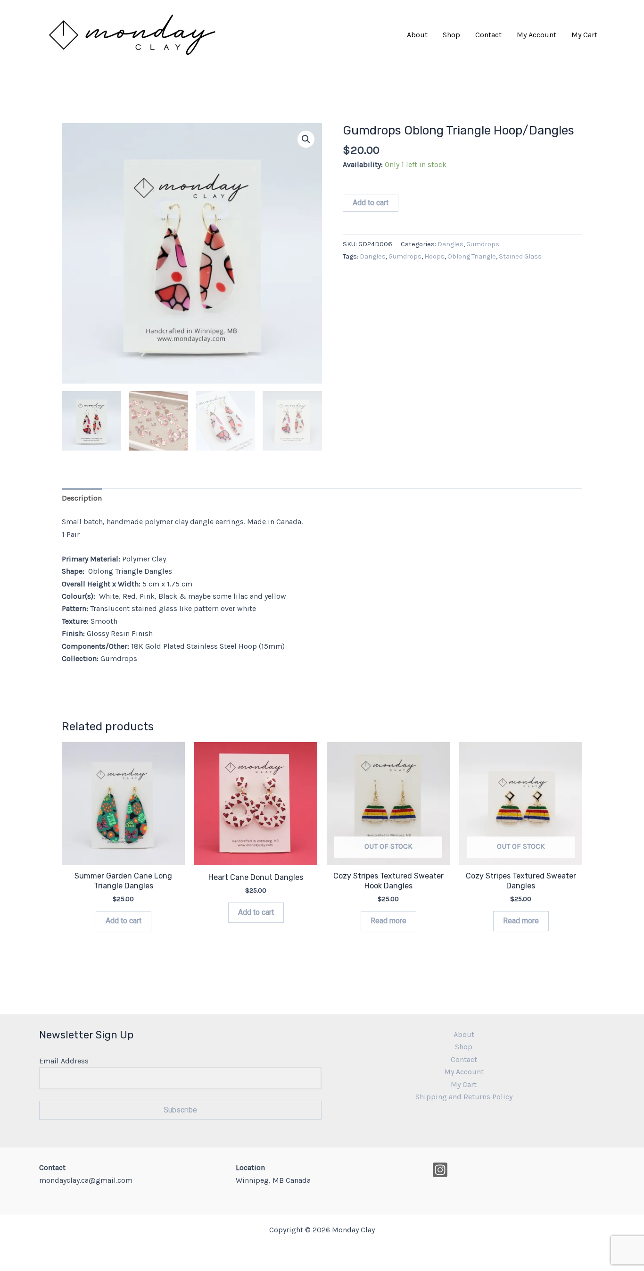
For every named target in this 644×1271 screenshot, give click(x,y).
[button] (305, 139)
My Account (536, 34)
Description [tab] (82, 497)
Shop (451, 34)
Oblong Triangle (471, 256)
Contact (488, 34)
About (417, 34)
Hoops (434, 256)
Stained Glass (520, 256)
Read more (388, 920)
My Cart (584, 34)
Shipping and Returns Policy (463, 1096)
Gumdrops (482, 244)
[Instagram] (440, 1170)
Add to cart (370, 202)
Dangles (450, 244)
